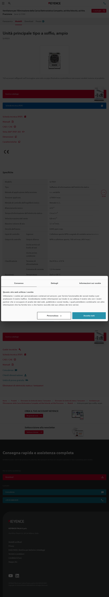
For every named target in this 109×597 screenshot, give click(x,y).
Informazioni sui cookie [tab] (90, 283)
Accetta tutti (89, 316)
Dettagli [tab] (54, 283)
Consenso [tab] (19, 283)
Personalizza (52, 316)
